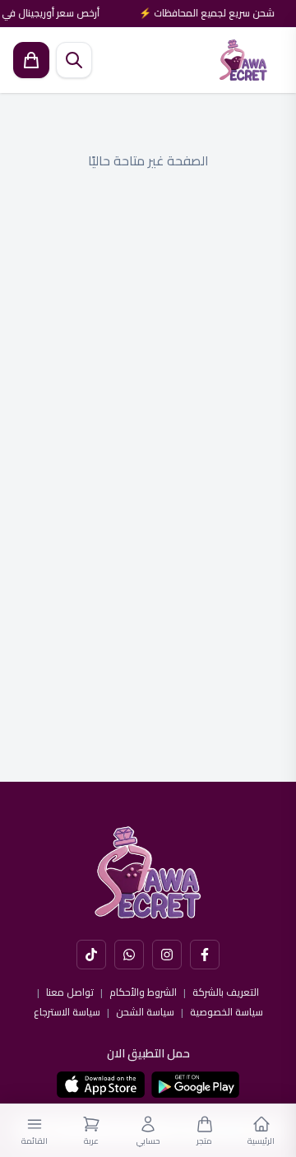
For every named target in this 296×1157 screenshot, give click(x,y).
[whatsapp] (129, 954)
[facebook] (205, 954)
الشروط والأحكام (143, 992)
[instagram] (167, 954)
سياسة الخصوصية (226, 1012)
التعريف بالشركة (225, 992)
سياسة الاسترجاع (67, 1012)
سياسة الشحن (145, 1012)
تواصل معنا (70, 992)
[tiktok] (91, 954)
